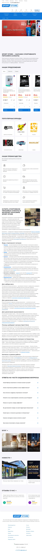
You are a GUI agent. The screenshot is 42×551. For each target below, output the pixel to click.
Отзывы (25, 0)
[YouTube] (22, 547)
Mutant (5, 233)
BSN (3, 233)
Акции (9, 533)
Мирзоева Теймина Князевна (14, 366)
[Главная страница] (10, 5)
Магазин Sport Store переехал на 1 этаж (13, 481)
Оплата (7, 0)
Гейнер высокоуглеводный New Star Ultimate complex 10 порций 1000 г (24, 91)
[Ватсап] (19, 547)
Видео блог (10, 531)
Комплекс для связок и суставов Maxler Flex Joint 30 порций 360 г (9, 91)
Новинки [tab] (10, 71)
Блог (9, 529)
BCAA (15, 270)
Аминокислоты (7, 267)
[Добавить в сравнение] (14, 100)
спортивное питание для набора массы (21, 297)
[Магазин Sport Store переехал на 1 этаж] (14, 470)
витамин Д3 (29, 272)
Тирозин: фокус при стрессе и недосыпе (13, 449)
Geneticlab (22, 233)
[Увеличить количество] (14, 106)
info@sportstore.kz (33, 357)
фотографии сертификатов (20, 239)
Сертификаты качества (13, 535)
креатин (10, 303)
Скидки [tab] (16, 71)
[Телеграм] (21, 547)
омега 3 (18, 272)
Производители (11, 525)
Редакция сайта (11, 539)
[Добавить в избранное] (11, 100)
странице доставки (25, 352)
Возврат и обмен (30, 531)
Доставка (12, 0)
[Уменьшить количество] (4, 106)
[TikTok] (24, 547)
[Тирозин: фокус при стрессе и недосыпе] (14, 442)
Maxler (9, 233)
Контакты (21, 0)
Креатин (6, 256)
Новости (10, 527)
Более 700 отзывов (6, 360)
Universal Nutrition (15, 233)
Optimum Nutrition (35, 231)
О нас (3, 0)
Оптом (16, 0)
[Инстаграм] (17, 547)
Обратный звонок (5, 2)
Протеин (6, 244)
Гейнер (5, 252)
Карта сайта (29, 535)
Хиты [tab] (4, 71)
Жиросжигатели (8, 277)
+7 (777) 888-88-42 (14, 2)
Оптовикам (10, 537)
